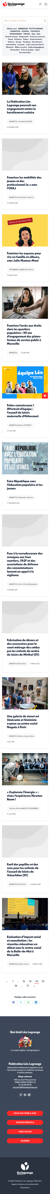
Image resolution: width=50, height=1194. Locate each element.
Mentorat (9, 47)
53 (30, 981)
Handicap (26, 42)
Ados (33, 34)
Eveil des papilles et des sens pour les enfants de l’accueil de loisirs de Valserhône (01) (22, 869)
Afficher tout (12, 28)
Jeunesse (21, 44)
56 (16, 985)
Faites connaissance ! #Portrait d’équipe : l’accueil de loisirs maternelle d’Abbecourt (23, 410)
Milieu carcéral (21, 47)
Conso (10, 39)
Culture (26, 39)
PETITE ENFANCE (36, 28)
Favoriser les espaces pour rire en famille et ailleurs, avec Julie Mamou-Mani (24, 256)
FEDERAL (25, 31)
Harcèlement (37, 42)
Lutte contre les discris (35, 44)
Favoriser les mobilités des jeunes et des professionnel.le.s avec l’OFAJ (24, 182)
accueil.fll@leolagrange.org (25, 1087)
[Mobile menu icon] (45, 4)
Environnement (36, 39)
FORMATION (15, 31)
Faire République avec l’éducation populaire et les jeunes (25, 484)
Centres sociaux (11, 36)
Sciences (18, 39)
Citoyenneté (23, 36)
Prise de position (27, 50)
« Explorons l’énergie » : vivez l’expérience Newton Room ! (24, 795)
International (11, 44)
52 (24, 981)
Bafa (38, 34)
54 (36, 981)
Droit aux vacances (37, 36)
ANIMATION (23, 28)
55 (43, 981)
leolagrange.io (33, 1050)
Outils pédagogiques (36, 47)
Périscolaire (15, 50)
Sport (37, 50)
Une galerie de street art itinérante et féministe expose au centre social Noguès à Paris (23, 721)
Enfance (11, 42)
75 (27, 985)
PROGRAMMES (16, 34)
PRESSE (26, 34)
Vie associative (25, 52)
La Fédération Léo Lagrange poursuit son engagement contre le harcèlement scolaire (21, 107)
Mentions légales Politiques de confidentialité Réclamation (27, 1184)
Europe (19, 42)
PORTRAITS (35, 31)
